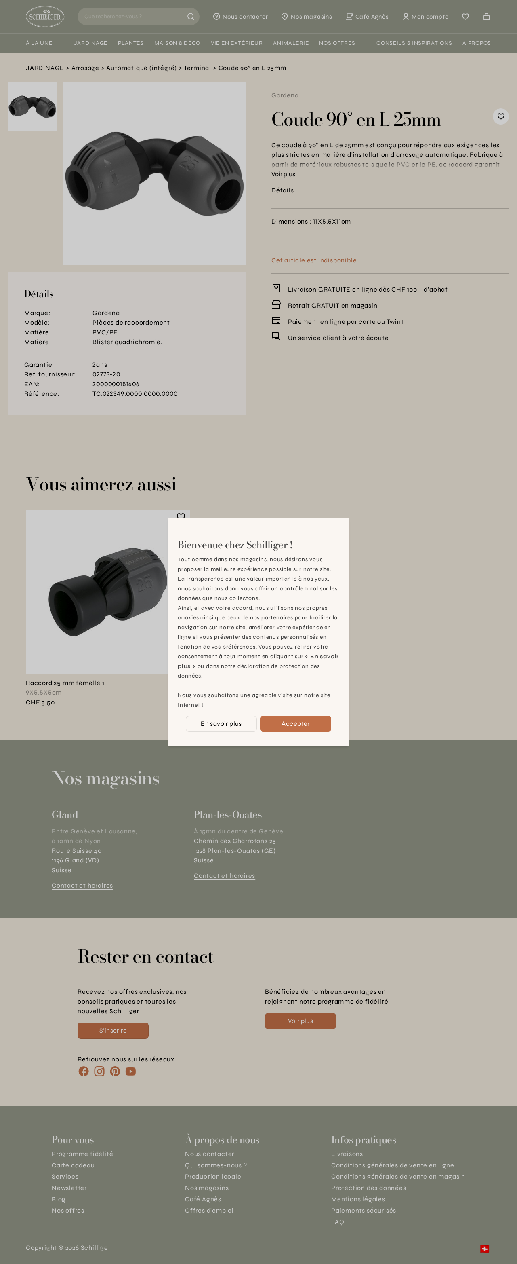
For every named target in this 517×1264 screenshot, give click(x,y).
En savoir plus (221, 723)
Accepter (295, 723)
